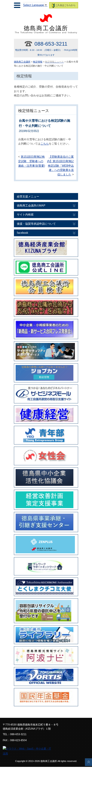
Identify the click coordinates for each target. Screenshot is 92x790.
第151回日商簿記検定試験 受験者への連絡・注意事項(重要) (31, 161)
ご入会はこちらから (65, 5)
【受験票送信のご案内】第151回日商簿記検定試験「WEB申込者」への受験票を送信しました (60, 165)
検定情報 (37, 61)
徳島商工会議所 (46, 29)
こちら (44, 143)
